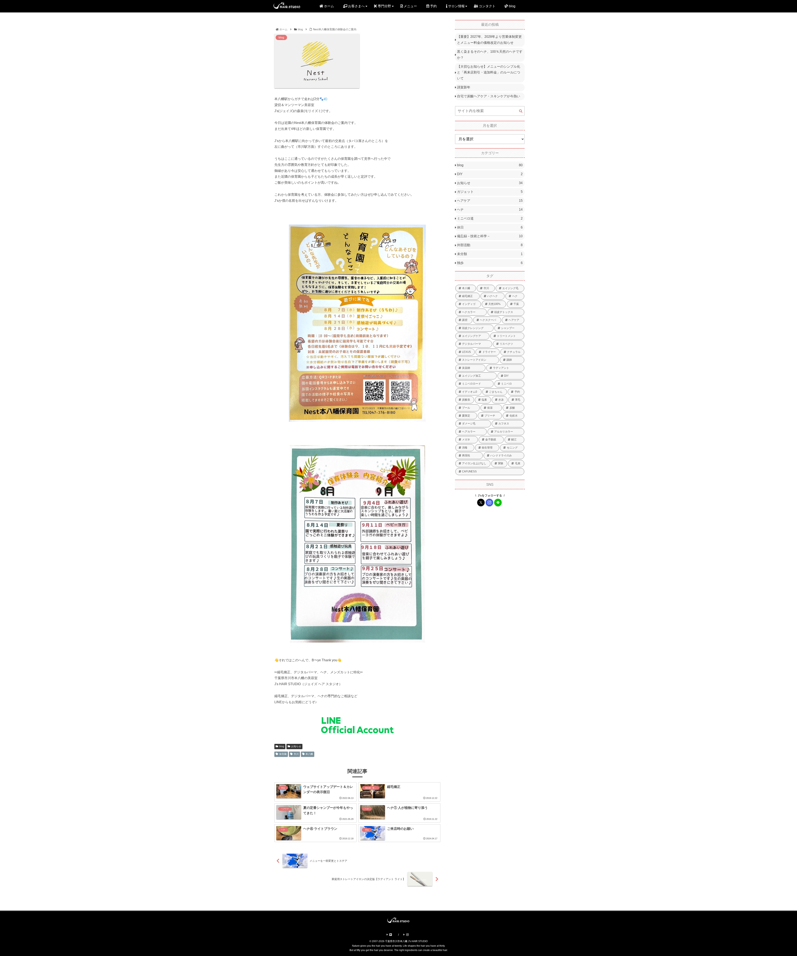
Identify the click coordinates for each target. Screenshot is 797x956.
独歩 (490, 263)
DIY (490, 174)
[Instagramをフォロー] (489, 502)
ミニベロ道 (490, 218)
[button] (520, 111)
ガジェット (490, 191)
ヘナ (490, 209)
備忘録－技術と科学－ (490, 236)
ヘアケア (490, 200)
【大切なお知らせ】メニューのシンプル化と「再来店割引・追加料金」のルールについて (488, 72)
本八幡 (309, 754)
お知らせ (296, 746)
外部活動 (490, 245)
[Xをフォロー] (481, 502)
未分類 (490, 254)
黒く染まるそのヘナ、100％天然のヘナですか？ (489, 54)
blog (281, 746)
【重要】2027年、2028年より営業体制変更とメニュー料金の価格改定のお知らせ (489, 39)
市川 (296, 754)
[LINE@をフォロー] (498, 502)
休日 (490, 227)
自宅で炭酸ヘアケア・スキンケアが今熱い (488, 96)
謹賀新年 (463, 87)
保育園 (283, 754)
